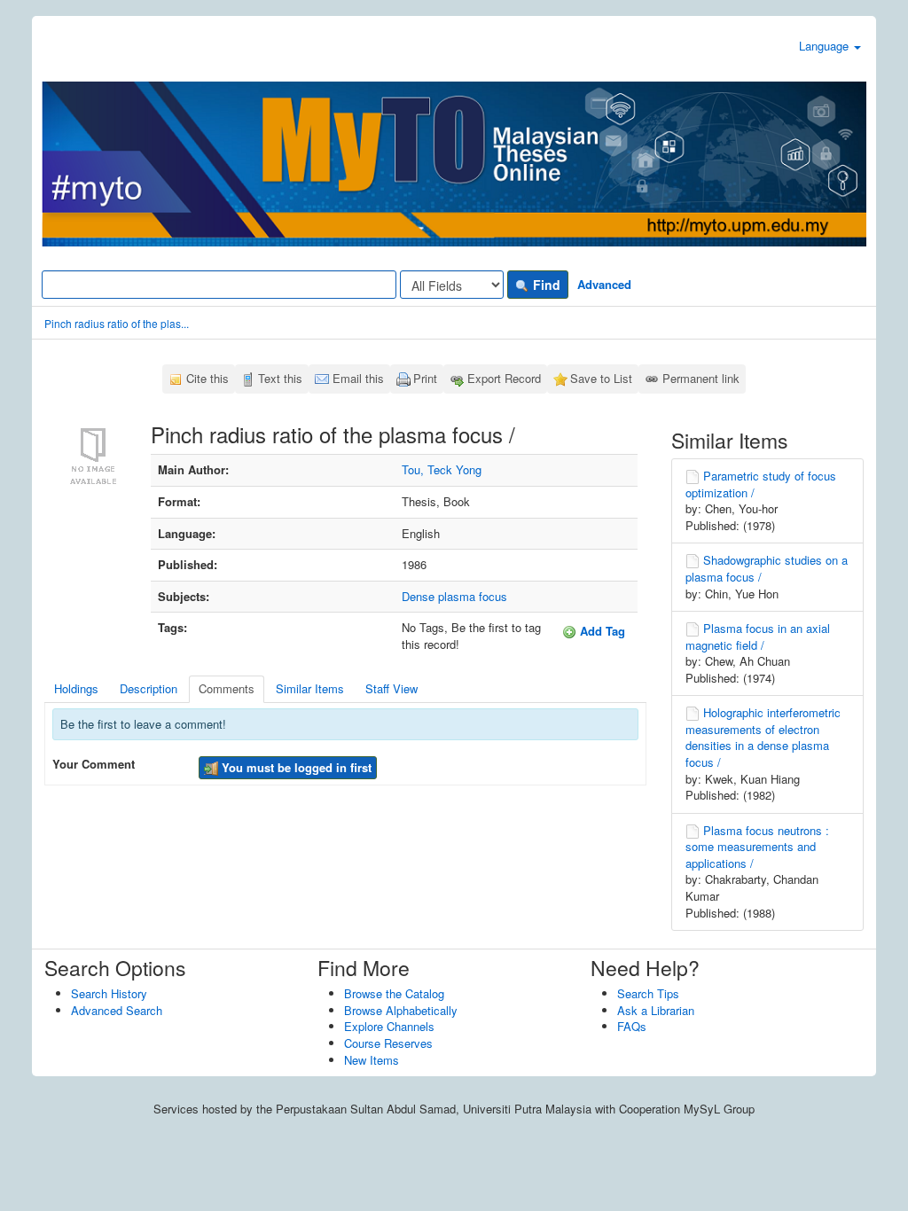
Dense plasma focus (454, 596)
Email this (358, 378)
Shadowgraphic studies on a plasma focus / (766, 568)
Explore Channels (389, 1026)
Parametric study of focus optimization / (760, 484)
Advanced (604, 284)
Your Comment (93, 764)
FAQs (631, 1026)
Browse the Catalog (394, 993)
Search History (109, 993)
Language (825, 45)
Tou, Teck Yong (441, 469)
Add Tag (600, 630)
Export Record (504, 378)
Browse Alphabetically (401, 1010)
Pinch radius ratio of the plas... (116, 323)
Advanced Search (116, 1010)
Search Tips (648, 993)
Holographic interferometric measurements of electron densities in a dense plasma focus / (763, 737)
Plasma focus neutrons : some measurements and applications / (757, 846)
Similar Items (310, 688)
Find (544, 284)
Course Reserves (388, 1043)
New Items (371, 1059)
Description (148, 688)
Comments (226, 688)
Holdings (76, 688)
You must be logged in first (295, 767)
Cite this (207, 378)
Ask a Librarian (655, 1010)
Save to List (601, 378)
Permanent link (701, 378)
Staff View (391, 688)
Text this (280, 378)
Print (425, 378)
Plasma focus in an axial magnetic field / (757, 636)
